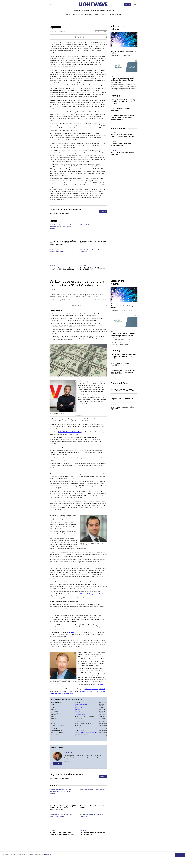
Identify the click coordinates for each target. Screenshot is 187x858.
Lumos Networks (80, 692)
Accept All (180, 855)
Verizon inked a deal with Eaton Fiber (70, 424)
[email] (83, 37)
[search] (53, 5)
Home (112, 49)
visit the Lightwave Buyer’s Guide (95, 666)
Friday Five (88, 14)
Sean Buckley (54, 300)
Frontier (77, 683)
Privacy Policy (47, 854)
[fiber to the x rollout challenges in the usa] (124, 39)
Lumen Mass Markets (81, 681)
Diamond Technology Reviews (74, 14)
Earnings (96, 14)
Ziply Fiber (78, 688)
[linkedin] (75, 37)
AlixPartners (72, 613)
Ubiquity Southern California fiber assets (87, 709)
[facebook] (73, 37)
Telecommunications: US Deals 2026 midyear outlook (83, 577)
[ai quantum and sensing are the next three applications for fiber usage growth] (124, 67)
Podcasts (104, 14)
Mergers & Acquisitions (56, 22)
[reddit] (81, 37)
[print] (106, 37)
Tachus (77, 713)
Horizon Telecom (80, 699)
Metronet (77, 686)
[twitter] (78, 37)
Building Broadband (115, 14)
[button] (51, 5)
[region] (93, 855)
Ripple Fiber (78, 685)
